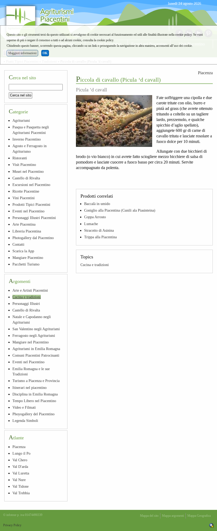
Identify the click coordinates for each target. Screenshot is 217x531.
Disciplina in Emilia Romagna (35, 394)
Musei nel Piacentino (28, 171)
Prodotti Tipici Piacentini (31, 204)
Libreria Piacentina (26, 231)
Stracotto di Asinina (99, 230)
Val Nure (19, 480)
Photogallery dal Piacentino (33, 238)
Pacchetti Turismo (25, 264)
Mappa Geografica (199, 516)
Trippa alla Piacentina (100, 237)
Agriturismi (21, 120)
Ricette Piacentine (25, 191)
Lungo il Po (21, 453)
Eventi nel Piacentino (28, 211)
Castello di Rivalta (26, 178)
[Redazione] (211, 525)
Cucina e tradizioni (94, 265)
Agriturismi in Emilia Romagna (36, 349)
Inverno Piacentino (26, 139)
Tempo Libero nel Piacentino (34, 401)
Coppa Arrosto (95, 217)
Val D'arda (20, 466)
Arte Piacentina (23, 224)
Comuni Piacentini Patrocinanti (35, 355)
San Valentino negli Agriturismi (36, 329)
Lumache (91, 224)
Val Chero (19, 460)
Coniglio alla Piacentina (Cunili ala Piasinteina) (119, 210)
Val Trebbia (21, 493)
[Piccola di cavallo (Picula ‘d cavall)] (114, 121)
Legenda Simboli (25, 420)
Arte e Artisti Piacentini (30, 290)
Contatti (18, 244)
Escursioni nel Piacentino (31, 185)
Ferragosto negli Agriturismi (33, 335)
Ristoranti (19, 158)
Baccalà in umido (97, 204)
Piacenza (205, 73)
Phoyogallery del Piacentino (33, 414)
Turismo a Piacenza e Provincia (36, 381)
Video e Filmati (24, 407)
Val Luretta (20, 473)
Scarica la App (23, 251)
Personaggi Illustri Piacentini (34, 218)
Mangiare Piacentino (27, 257)
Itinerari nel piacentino (29, 387)
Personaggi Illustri (26, 303)
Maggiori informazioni (22, 53)
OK (45, 53)
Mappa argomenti (173, 516)
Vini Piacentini (23, 198)
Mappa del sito (149, 516)
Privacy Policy (12, 525)
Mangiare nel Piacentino (30, 342)
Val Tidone (20, 486)
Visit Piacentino (24, 164)
